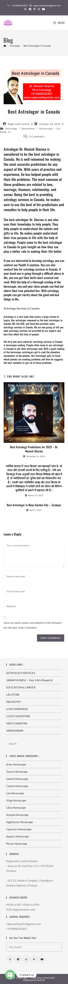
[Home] (4, 45)
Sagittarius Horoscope (19, 822)
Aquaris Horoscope (17, 836)
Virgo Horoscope (16, 800)
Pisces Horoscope (16, 843)
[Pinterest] (34, 959)
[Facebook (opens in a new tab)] (30, 9)
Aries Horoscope (16, 764)
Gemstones (28, 128)
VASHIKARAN (14, 730)
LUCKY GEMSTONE (18, 716)
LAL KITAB (12, 694)
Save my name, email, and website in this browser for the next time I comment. (33, 625)
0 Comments (36, 136)
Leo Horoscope (15, 793)
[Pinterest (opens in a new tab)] (34, 9)
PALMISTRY (13, 701)
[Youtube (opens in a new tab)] (43, 9)
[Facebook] (18, 959)
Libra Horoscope (16, 807)
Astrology (11, 128)
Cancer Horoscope (17, 786)
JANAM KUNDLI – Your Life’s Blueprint (29, 680)
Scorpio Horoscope (17, 814)
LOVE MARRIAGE (17, 709)
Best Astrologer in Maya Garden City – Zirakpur (34, 505)
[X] (10, 959)
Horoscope (45, 128)
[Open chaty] (10, 974)
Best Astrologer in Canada (37, 45)
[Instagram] (26, 959)
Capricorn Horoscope (18, 829)
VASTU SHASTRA (16, 723)
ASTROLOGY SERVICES (20, 673)
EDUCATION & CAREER (21, 687)
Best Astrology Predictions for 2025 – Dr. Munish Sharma (34, 449)
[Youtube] (42, 959)
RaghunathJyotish (19, 123)
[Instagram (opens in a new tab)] (39, 9)
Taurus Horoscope (17, 771)
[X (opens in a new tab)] (25, 9)
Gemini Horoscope (17, 778)
